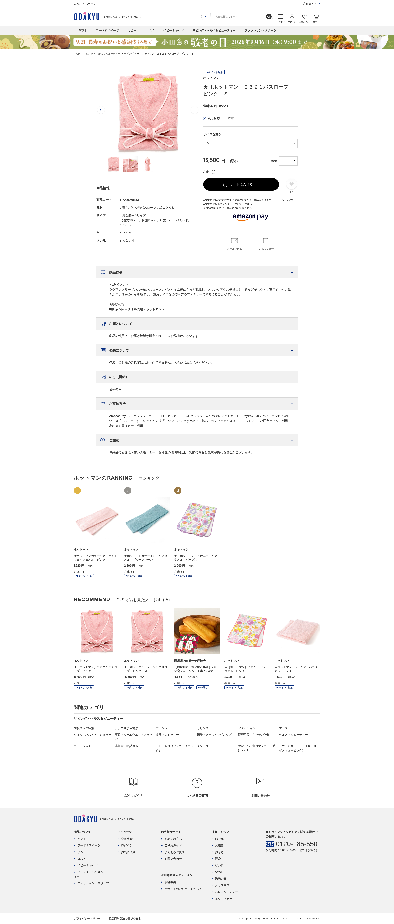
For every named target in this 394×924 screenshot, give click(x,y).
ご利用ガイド (309, 3)
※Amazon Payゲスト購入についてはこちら (227, 208)
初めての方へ (173, 838)
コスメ (150, 30)
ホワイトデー (223, 898)
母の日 (219, 865)
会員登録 (127, 838)
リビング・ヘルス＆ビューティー (214, 30)
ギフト (82, 30)
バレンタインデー (226, 891)
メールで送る (234, 248)
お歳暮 (219, 845)
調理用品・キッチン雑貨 (254, 734)
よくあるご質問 (175, 852)
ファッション (246, 728)
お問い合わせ (173, 858)
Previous (101, 110)
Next (194, 110)
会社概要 (170, 882)
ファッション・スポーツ (260, 30)
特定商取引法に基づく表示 (125, 918)
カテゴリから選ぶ (126, 728)
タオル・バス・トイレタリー (92, 734)
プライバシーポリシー (87, 918)
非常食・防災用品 (126, 746)
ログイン (127, 845)
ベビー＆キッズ (173, 30)
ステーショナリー (85, 746)
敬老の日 (221, 878)
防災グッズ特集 (84, 728)
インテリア (204, 746)
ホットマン (211, 78)
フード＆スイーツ (107, 30)
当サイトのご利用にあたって (183, 888)
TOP (77, 53)
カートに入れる (241, 184)
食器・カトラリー (167, 734)
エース (283, 728)
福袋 (218, 858)
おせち (219, 852)
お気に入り (128, 852)
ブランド (161, 728)
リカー (132, 30)
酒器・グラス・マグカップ (214, 734)
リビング (129, 53)
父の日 (219, 872)
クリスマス (222, 885)
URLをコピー (266, 248)
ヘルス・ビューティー (293, 734)
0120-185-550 (296, 844)
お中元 (219, 838)
